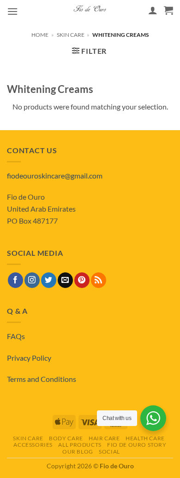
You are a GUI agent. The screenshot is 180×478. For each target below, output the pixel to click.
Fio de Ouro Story (136, 444)
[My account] (152, 10)
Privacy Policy (29, 357)
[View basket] (168, 10)
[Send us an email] (65, 280)
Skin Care (70, 34)
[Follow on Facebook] (15, 280)
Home (39, 34)
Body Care (66, 438)
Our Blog (77, 451)
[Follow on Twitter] (48, 280)
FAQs (16, 336)
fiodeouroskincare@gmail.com (54, 175)
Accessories (33, 444)
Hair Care (104, 438)
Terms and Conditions (41, 378)
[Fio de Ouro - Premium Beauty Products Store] (90, 10)
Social (109, 451)
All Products (79, 444)
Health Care (145, 438)
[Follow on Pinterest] (82, 280)
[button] (12, 11)
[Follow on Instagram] (32, 280)
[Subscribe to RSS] (98, 280)
